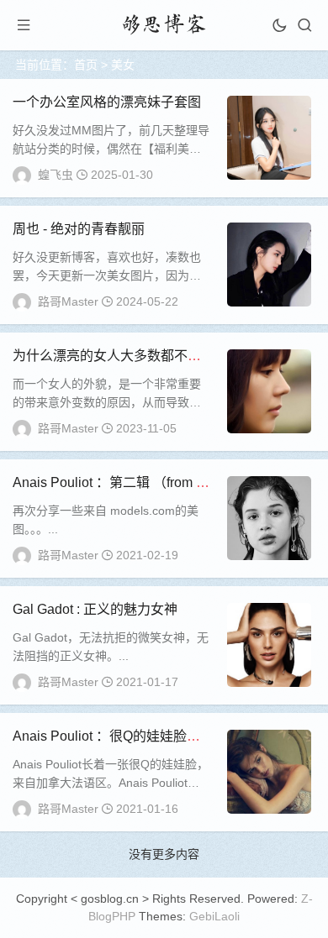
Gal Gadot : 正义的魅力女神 (95, 609)
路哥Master (68, 301)
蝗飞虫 (55, 174)
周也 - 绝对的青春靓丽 (79, 229)
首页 (86, 64)
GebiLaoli (214, 916)
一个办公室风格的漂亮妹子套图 (107, 102)
